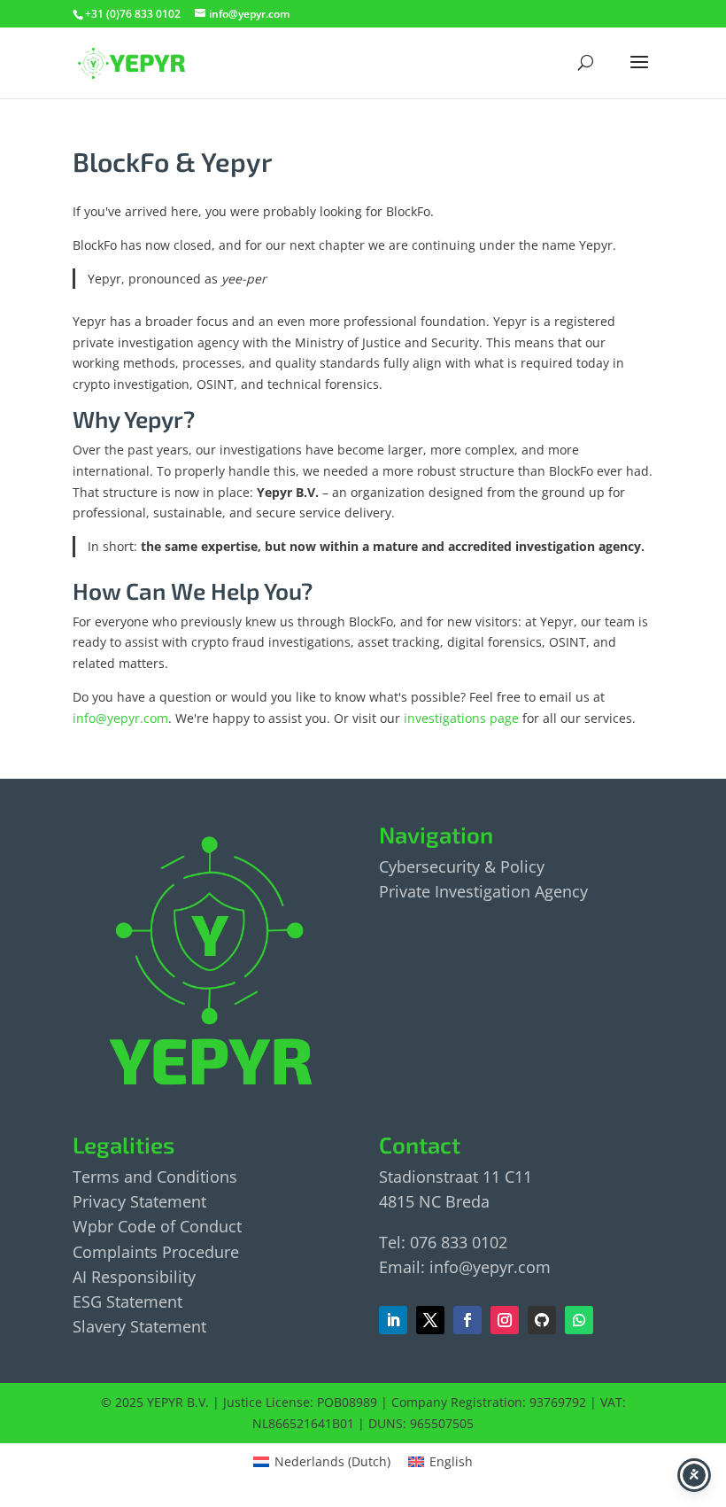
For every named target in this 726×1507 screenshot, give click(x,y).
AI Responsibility (134, 1276)
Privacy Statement (139, 1201)
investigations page (461, 718)
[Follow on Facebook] (430, 1320)
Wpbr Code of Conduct (157, 1226)
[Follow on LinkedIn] (393, 1320)
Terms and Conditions (155, 1176)
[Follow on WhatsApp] (579, 1320)
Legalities (123, 1144)
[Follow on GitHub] (542, 1320)
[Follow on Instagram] (504, 1320)
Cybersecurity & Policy (461, 866)
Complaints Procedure (156, 1251)
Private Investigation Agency (483, 891)
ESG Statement (127, 1301)
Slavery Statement (139, 1326)
